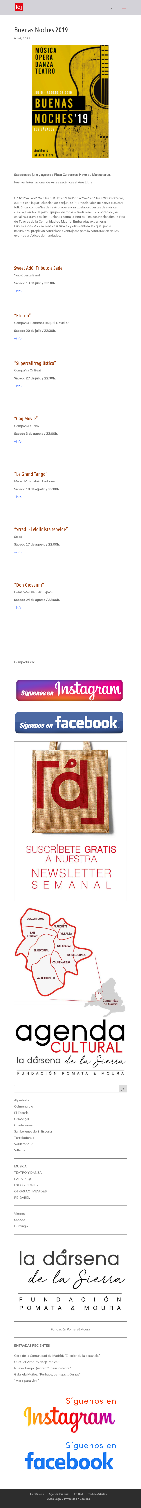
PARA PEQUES (25, 1179)
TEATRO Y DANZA (28, 1173)
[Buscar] (123, 1088)
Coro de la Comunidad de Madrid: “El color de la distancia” (57, 1356)
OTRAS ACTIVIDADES (30, 1191)
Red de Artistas (97, 1494)
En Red (78, 1494)
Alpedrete (21, 1100)
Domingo (21, 1226)
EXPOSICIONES (26, 1185)
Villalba (19, 1150)
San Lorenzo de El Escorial (33, 1131)
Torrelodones (24, 1138)
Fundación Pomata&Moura (70, 1329)
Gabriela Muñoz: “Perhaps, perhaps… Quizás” (47, 1374)
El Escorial (21, 1113)
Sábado (19, 1220)
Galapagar (21, 1119)
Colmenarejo (23, 1106)
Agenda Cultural (59, 1494)
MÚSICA (20, 1166)
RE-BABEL (22, 1198)
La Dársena (37, 1494)
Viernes (19, 1214)
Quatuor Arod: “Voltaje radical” (37, 1362)
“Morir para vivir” (26, 1381)
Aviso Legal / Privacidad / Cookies (68, 1498)
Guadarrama (23, 1125)
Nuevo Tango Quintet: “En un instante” (42, 1368)
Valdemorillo (23, 1144)
